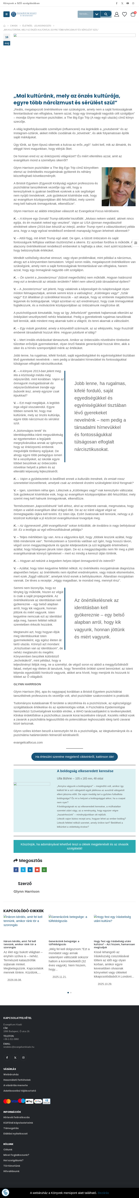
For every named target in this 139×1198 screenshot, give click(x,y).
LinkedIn (30, 869)
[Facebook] (117, 3)
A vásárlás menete (15, 1085)
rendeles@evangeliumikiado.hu (18, 1047)
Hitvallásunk (11, 1171)
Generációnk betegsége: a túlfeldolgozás (18, 943)
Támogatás (11, 1128)
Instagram (23, 1057)
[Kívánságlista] (124, 14)
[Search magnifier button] (106, 13)
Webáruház (11, 1074)
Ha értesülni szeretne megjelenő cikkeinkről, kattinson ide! (74, 756)
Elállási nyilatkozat (15, 1133)
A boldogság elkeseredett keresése (85, 771)
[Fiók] (116, 14)
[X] (122, 3)
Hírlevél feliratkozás (16, 1117)
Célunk (7, 1149)
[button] (6, 14)
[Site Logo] (23, 14)
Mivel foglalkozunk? (16, 1155)
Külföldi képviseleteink (18, 1122)
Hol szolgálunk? (13, 1160)
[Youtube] (128, 3)
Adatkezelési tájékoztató (19, 1090)
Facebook (16, 869)
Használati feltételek (17, 1080)
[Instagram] (133, 3)
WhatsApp (44, 869)
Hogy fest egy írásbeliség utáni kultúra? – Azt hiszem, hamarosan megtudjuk (69, 944)
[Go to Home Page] (4, 26)
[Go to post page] (24, 925)
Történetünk (11, 1165)
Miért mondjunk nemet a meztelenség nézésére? (109, 943)
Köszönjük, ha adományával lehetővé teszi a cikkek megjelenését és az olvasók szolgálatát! (74, 846)
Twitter (23, 869)
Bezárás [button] (103, 1193)
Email (37, 869)
